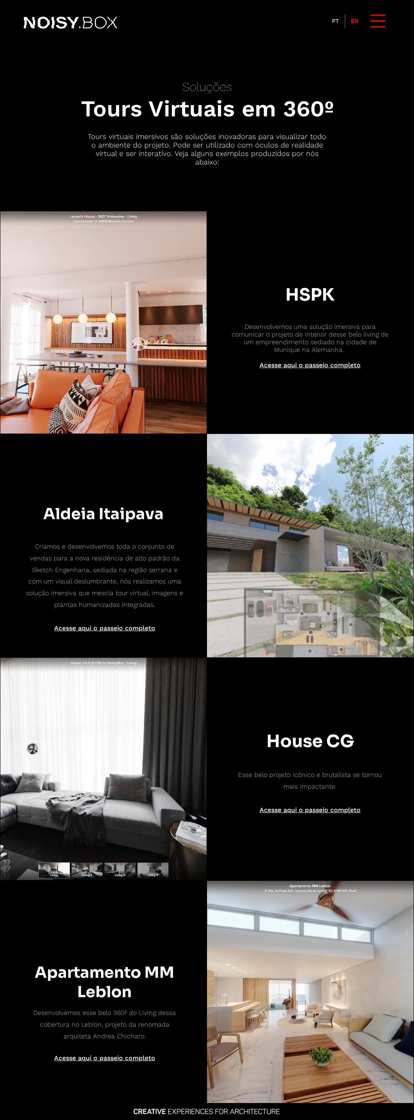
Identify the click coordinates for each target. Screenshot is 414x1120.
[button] (378, 21)
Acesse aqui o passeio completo (310, 365)
